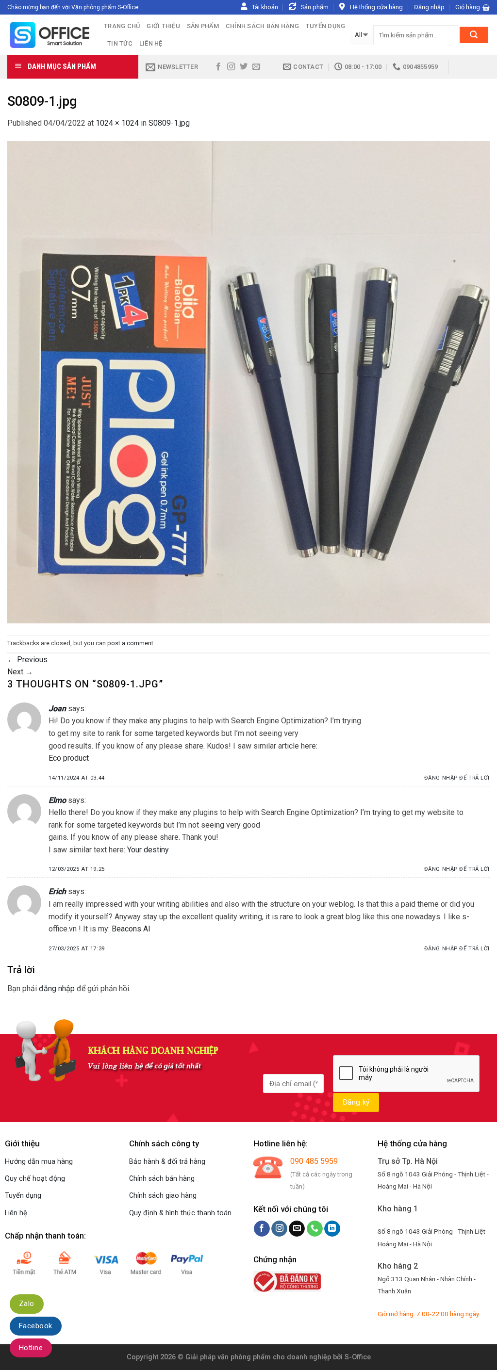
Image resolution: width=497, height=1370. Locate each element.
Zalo (26, 1303)
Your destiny (148, 849)
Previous (27, 659)
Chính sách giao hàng (163, 1195)
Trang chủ (122, 26)
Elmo (57, 800)
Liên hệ (151, 43)
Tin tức (120, 43)
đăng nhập (57, 988)
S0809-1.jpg (169, 123)
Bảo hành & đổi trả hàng (167, 1162)
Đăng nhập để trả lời (457, 778)
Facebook (35, 1325)
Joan (57, 708)
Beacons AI (131, 928)
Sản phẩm (203, 26)
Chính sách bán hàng (262, 26)
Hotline (31, 1347)
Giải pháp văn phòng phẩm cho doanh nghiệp (258, 1357)
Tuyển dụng (326, 26)
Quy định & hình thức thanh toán (180, 1213)
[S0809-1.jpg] (248, 381)
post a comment (130, 643)
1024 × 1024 (117, 123)
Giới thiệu (163, 26)
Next (20, 671)
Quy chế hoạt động (35, 1178)
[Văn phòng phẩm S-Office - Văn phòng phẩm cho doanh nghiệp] (48, 34)
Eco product (69, 758)
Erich (57, 891)
